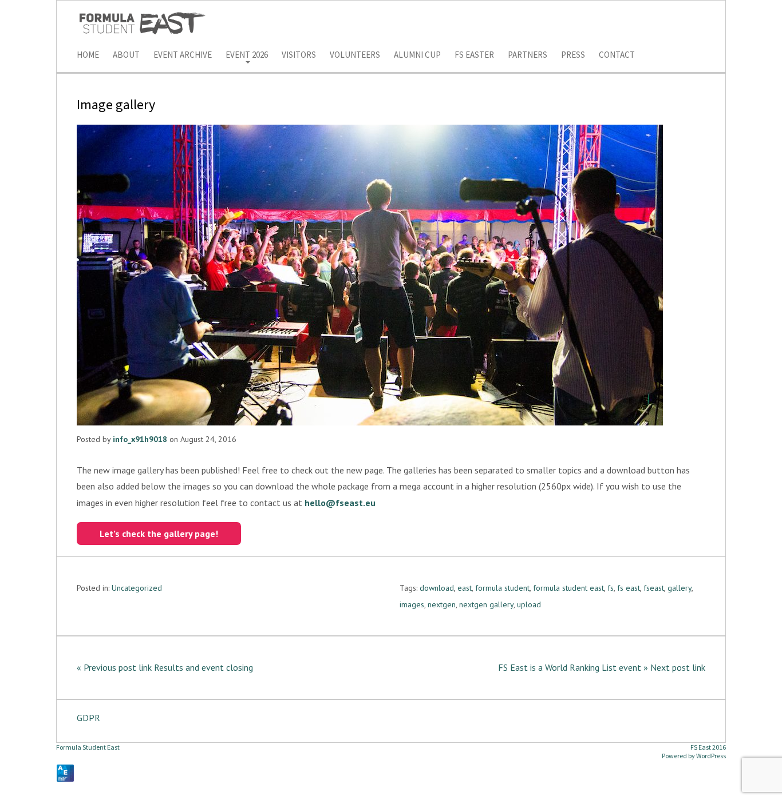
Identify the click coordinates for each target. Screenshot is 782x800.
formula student (502, 588)
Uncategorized (137, 588)
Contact (617, 55)
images (412, 604)
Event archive (182, 55)
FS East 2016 (708, 747)
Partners (527, 55)
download (437, 588)
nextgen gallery (486, 604)
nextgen (442, 604)
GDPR (88, 717)
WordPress (711, 755)
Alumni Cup (417, 55)
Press (573, 55)
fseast (653, 588)
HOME (88, 55)
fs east (628, 588)
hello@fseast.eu (340, 502)
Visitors (299, 55)
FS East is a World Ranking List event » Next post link (601, 667)
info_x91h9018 (140, 439)
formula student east (568, 588)
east (464, 588)
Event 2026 (247, 55)
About (126, 55)
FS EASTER (474, 55)
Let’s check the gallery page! (159, 533)
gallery (680, 588)
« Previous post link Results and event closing (165, 667)
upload (529, 604)
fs (610, 588)
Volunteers (355, 55)
